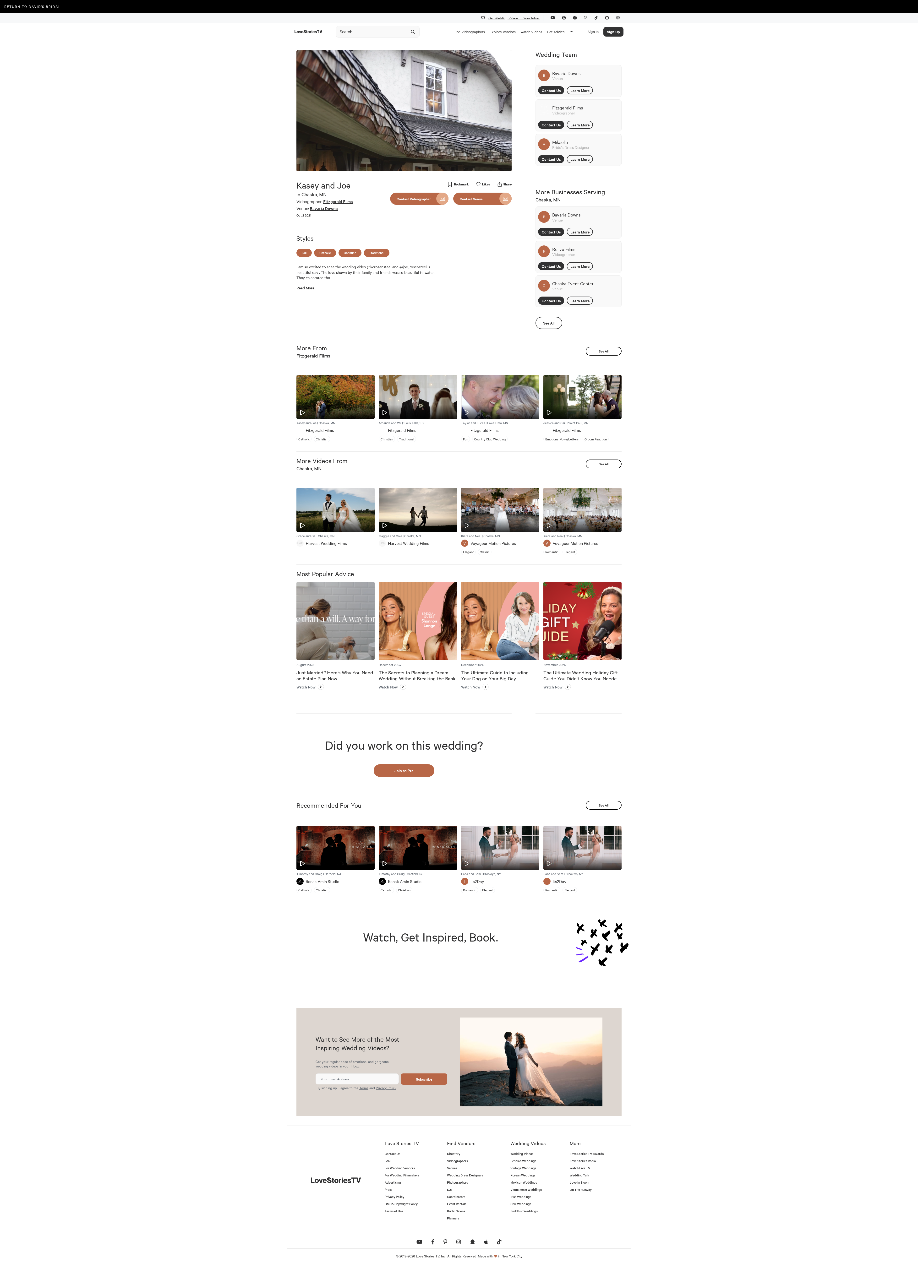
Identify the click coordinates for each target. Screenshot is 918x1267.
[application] (404, 110)
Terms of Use (394, 1211)
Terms (363, 1087)
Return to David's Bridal (32, 6)
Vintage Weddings (523, 1168)
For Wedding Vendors (400, 1168)
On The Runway (581, 1189)
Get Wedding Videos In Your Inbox (514, 18)
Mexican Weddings (523, 1182)
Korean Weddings (522, 1175)
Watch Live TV (580, 1168)
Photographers (457, 1182)
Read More (305, 287)
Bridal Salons (456, 1211)
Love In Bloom (579, 1182)
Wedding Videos (521, 1153)
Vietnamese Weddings (526, 1189)
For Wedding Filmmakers (402, 1175)
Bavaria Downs (324, 208)
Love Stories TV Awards (587, 1153)
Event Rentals (456, 1204)
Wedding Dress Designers (465, 1175)
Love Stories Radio (583, 1161)
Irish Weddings (520, 1196)
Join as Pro (404, 770)
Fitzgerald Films (338, 201)
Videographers (457, 1161)
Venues (452, 1168)
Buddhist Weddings (524, 1211)
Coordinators (456, 1196)
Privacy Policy (386, 1087)
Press (388, 1189)
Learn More (580, 90)
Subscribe (424, 1079)
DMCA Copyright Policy (401, 1204)
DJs (449, 1189)
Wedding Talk (579, 1175)
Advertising (393, 1182)
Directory (453, 1153)
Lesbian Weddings (523, 1161)
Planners (453, 1218)
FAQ (388, 1161)
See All (549, 322)
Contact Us (551, 90)
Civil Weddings (520, 1204)
